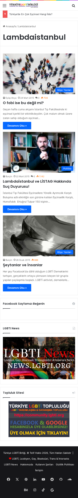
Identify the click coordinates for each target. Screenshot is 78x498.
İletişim (39, 470)
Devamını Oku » (17, 125)
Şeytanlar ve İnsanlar (23, 264)
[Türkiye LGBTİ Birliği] (23, 5)
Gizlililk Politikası (65, 464)
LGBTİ (15, 458)
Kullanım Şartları (44, 464)
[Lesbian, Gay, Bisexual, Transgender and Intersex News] (39, 378)
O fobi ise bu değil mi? (23, 102)
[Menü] (4, 7)
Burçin (9, 176)
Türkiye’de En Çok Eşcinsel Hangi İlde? (30, 14)
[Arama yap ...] (73, 7)
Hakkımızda (26, 464)
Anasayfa (10, 26)
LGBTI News (11, 464)
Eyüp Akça (11, 97)
